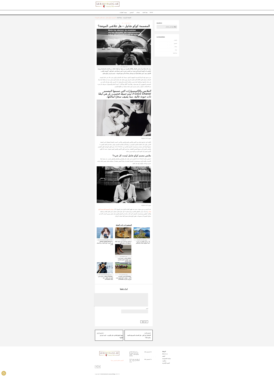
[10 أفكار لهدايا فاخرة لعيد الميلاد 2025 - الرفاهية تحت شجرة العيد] (123, 233)
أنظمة (163, 356)
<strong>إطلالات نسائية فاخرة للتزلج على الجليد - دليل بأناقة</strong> (105, 278)
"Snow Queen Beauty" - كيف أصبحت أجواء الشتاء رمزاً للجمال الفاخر (105, 243)
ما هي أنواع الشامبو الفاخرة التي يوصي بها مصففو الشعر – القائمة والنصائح (134, 353)
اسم (147, 308)
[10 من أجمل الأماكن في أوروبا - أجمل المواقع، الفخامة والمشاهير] (142, 233)
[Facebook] (96, 366)
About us (165, 354)
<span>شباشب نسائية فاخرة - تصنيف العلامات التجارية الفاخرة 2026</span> (124, 260)
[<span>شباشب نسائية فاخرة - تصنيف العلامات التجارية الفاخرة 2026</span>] (123, 250)
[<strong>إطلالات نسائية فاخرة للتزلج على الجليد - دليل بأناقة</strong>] (105, 268)
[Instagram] (99, 366)
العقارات (121, 12)
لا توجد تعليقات (117, 23)
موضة (125, 12)
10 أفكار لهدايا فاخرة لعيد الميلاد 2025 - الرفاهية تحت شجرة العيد (123, 242)
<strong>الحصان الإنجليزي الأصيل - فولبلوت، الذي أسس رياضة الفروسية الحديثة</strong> (123, 278)
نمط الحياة (145, 12)
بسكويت (164, 361)
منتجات (138, 12)
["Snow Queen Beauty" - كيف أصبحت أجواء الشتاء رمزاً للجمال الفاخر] (105, 233)
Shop (151, 12)
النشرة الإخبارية (166, 363)
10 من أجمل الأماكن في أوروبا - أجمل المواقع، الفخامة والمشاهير (143, 242)
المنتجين (132, 12)
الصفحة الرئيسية (127, 17)
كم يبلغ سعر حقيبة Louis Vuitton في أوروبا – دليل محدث (134, 360)
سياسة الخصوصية (166, 358)
